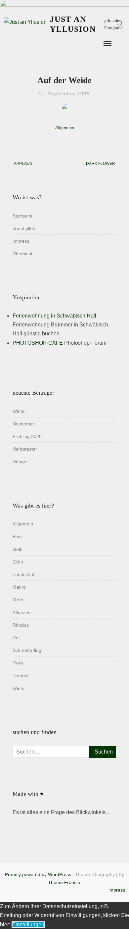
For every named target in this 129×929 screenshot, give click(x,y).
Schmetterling (27, 650)
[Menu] (106, 43)
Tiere (18, 662)
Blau (17, 536)
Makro (19, 587)
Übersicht (22, 253)
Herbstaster (25, 449)
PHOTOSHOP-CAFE (38, 343)
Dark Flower (100, 163)
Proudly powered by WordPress (38, 874)
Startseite (22, 216)
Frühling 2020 (27, 436)
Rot (16, 637)
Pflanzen (22, 612)
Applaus (23, 163)
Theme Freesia (64, 882)
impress (21, 241)
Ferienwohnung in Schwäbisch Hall (54, 315)
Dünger (20, 461)
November (23, 423)
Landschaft (24, 574)
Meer (18, 599)
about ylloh (24, 228)
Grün (18, 561)
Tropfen (21, 675)
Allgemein (64, 127)
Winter (19, 411)
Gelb (17, 549)
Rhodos (21, 625)
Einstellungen (28, 924)
